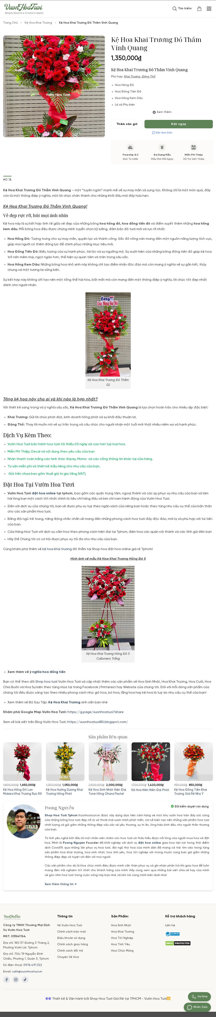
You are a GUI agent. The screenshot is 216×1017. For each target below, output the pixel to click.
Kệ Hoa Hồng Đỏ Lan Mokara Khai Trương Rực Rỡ (22, 792)
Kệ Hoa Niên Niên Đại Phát (150, 790)
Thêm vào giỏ (127, 124)
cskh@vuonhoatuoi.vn (27, 971)
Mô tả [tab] (7, 180)
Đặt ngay (178, 124)
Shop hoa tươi (46, 681)
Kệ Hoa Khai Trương (38, 22)
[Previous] (10, 761)
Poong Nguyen (74, 843)
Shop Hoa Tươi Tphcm (61, 815)
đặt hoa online (149, 843)
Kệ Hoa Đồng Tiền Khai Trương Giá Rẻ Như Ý (190, 792)
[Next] (205, 761)
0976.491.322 (32, 965)
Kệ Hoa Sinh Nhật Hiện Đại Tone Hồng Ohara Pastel (107, 792)
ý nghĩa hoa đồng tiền (47, 672)
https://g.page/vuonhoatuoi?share (96, 712)
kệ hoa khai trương (57, 549)
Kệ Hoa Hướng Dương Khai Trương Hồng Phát (64, 792)
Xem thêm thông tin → (61, 884)
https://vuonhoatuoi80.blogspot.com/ (97, 722)
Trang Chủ (10, 22)
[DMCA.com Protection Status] (178, 943)
